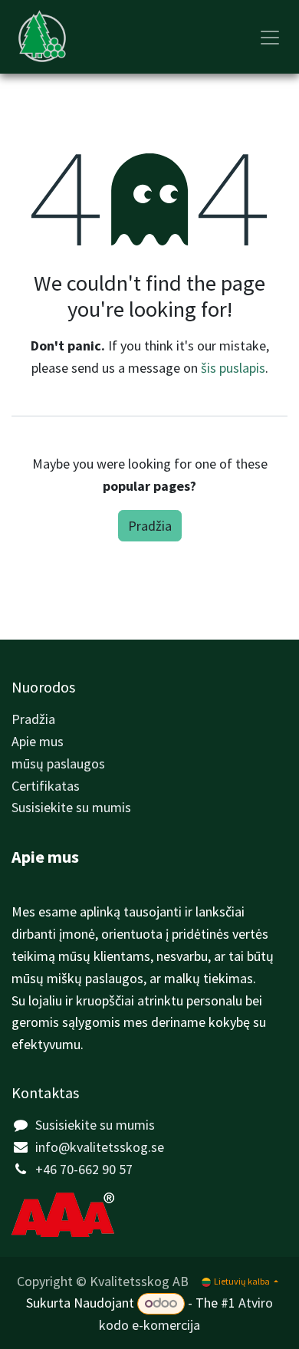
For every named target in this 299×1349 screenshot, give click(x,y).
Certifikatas (46, 786)
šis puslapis (233, 368)
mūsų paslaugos (58, 763)
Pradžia (150, 526)
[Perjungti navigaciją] (270, 36)
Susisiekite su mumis (71, 807)
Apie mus (38, 741)
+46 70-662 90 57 (84, 1169)
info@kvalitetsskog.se (99, 1147)
